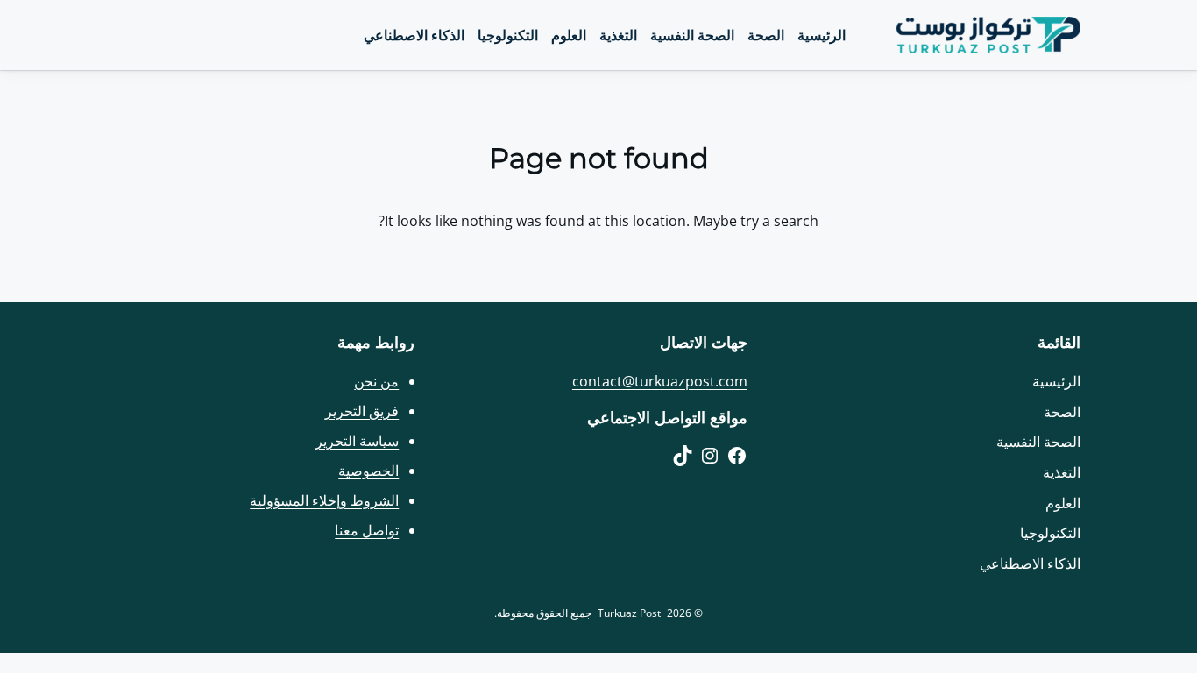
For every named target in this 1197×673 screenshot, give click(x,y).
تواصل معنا (367, 530)
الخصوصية (368, 470)
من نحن (376, 381)
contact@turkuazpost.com (659, 381)
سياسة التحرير (357, 440)
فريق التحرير (362, 411)
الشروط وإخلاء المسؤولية (324, 500)
